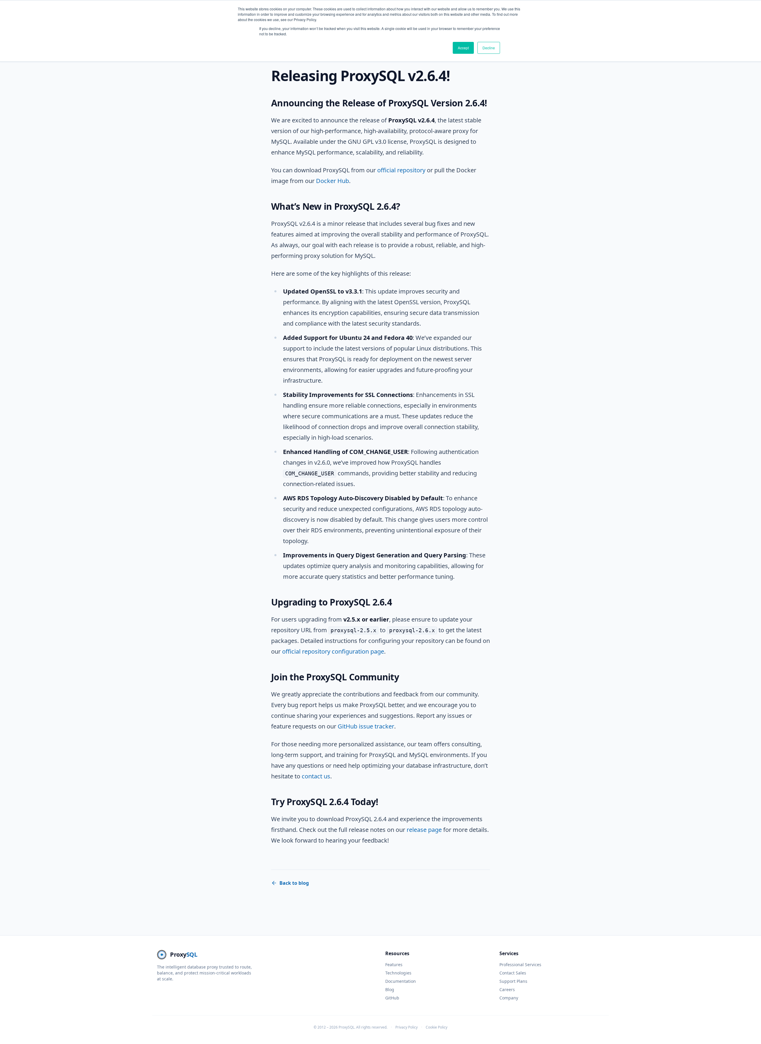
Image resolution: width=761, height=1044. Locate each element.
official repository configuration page (333, 651)
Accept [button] (463, 47)
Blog (389, 989)
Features (393, 964)
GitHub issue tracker (366, 726)
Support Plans (513, 981)
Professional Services (520, 964)
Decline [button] (488, 47)
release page (424, 830)
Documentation (400, 981)
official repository (401, 170)
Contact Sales (512, 973)
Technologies (398, 973)
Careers (507, 989)
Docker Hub (332, 181)
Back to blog (294, 883)
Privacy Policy (406, 1027)
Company (508, 998)
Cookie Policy (436, 1027)
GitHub (392, 998)
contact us (316, 776)
